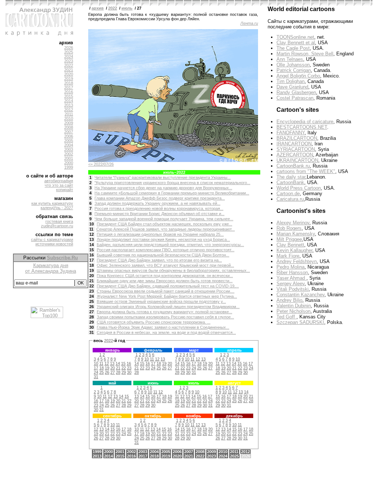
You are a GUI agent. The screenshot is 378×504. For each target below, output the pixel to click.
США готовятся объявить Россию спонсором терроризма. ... (153, 322)
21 (91, 281)
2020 (68, 74)
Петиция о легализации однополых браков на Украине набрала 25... (160, 234)
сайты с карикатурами (52, 239)
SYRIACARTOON (295, 149)
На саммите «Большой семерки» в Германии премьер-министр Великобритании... (171, 193)
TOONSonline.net (295, 37)
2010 (68, 118)
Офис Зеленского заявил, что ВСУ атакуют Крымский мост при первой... (165, 265)
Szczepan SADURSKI (300, 322)
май (112, 383)
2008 (68, 127)
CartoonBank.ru (293, 166)
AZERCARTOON (294, 155)
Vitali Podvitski (292, 289)
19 (91, 270)
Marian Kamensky (295, 234)
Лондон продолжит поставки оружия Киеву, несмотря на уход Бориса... (163, 239)
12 (91, 234)
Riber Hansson (292, 272)
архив (66, 42)
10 (91, 224)
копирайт (64, 189)
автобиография (58, 181)
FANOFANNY (290, 132)
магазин (63, 198)
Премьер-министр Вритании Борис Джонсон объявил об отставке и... (159, 213)
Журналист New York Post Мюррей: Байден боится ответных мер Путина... (167, 296)
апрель (234, 350)
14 (91, 244)
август (234, 383)
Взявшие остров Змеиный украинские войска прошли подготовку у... (161, 301)
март (194, 350)
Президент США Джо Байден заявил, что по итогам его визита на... (159, 260)
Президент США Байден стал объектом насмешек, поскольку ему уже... (164, 224)
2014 (68, 101)
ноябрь (193, 416)
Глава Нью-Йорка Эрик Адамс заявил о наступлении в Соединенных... (163, 327)
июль (127, 8)
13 (91, 239)
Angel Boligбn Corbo (298, 76)
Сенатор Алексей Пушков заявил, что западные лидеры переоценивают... (165, 229)
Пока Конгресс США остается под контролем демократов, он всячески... (165, 275)
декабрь (234, 416)
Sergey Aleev (290, 283)
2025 (68, 52)
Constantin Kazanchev (300, 294)
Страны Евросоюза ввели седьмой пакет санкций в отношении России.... (165, 291)
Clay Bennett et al (295, 42)
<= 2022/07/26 (101, 164)
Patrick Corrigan (293, 70)
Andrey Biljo (289, 300)
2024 (68, 56)
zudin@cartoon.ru (57, 226)
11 (91, 229)
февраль (153, 350)
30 (91, 327)
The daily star (290, 177)
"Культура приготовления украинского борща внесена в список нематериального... (172, 182)
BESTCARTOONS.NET (301, 127)
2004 (68, 145)
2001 (68, 158)
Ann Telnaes (289, 59)
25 (91, 301)
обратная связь (54, 216)
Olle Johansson (293, 65)
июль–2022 (174, 172)
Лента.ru (249, 23)
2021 (68, 70)
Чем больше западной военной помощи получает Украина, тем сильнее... (163, 219)
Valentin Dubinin (293, 305)
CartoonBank (290, 182)
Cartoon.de (288, 193)
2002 (68, 154)
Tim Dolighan (290, 81)
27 (91, 312)
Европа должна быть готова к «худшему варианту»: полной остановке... (164, 312)
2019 (68, 78)
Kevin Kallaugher (294, 250)
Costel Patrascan (294, 98)
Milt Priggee (289, 239)
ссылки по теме (54, 234)
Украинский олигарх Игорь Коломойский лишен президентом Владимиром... (168, 306)
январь (112, 350)
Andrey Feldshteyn (296, 261)
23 (91, 291)
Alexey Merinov (292, 222)
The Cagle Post (293, 48)
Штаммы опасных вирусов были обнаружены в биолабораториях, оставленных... (173, 270)
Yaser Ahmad (291, 278)
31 (91, 332)
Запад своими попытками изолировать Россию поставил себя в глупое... (165, 317)
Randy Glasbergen (296, 92)
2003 (68, 149)
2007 (68, 132)
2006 (68, 136)
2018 (68, 83)
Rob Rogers (289, 228)
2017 (68, 87)
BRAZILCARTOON (296, 138)
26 (91, 306)
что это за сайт (59, 185)
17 (91, 260)
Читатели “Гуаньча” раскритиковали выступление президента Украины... (162, 177)
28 (91, 317)
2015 (68, 96)
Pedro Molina (290, 267)
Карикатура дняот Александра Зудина (50, 268)
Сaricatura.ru (290, 199)
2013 (68, 105)
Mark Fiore (287, 256)
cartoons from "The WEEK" (305, 171)
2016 (68, 92)
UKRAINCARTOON (297, 160)
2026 (68, 47)
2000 (68, 162)
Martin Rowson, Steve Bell (304, 53)
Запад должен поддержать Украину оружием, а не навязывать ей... (157, 203)
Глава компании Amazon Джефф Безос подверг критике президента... (159, 198)
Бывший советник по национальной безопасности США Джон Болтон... (163, 255)
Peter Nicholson (293, 311)
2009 (68, 123)
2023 (68, 61)
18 (91, 265)
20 (91, 275)
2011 (69, 114)
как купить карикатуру (52, 203)
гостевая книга (59, 221)
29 (91, 322)
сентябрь (112, 416)
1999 (68, 167)
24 (91, 296)
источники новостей (54, 244)
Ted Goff (286, 317)
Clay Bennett (290, 245)
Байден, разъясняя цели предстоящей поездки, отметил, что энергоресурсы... (170, 244)
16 (91, 255)
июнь (153, 383)
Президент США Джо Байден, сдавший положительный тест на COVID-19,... (168, 286)
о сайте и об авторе (49, 176)
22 (91, 286)
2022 (68, 65)
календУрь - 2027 (57, 208)
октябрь (153, 416)
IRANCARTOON (294, 143)
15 (91, 250)
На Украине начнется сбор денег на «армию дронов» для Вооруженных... (163, 188)
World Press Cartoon (298, 188)
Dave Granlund (292, 87)
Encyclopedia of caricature (304, 121)
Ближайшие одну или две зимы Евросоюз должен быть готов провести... (165, 281)
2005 (68, 140)
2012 (68, 109)
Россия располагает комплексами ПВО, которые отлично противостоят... (165, 250)
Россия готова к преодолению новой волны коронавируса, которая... (158, 208)
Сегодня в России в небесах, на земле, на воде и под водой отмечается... (166, 332)
